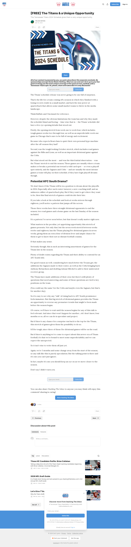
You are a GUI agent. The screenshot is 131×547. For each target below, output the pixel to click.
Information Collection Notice (64, 522)
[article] (65, 466)
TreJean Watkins (40, 21)
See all (34, 505)
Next (94, 418)
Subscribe (115, 4)
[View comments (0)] (39, 27)
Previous (38, 418)
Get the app (75, 538)
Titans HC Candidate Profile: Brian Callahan (50, 461)
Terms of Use (74, 520)
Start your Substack (60, 538)
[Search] (103, 4)
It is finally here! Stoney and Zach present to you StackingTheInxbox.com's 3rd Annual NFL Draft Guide (56, 480)
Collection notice (77, 533)
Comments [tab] (35, 432)
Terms (69, 533)
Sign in (125, 4)
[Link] (27, 181)
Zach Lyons (44, 468)
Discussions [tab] (45, 456)
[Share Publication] (107, 4)
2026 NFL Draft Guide (40, 476)
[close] (83, 493)
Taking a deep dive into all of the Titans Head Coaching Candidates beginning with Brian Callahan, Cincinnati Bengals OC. (56, 465)
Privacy (63, 533)
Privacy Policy (80, 522)
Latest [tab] (38, 456)
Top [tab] (33, 456)
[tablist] (39, 432)
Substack (56, 543)
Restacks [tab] (43, 432)
